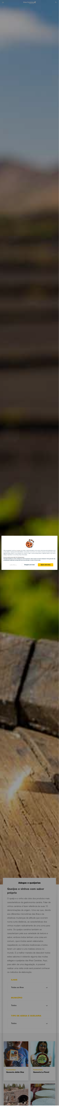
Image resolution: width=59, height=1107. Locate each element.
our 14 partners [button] (17, 550)
